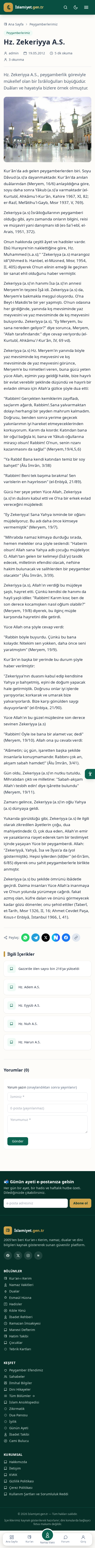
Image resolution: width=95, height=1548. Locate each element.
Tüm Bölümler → (22, 1396)
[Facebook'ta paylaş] (66, 937)
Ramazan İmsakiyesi (25, 1323)
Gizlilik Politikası (21, 1481)
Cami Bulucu (19, 1441)
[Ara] (65, 7)
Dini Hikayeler (20, 1389)
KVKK (13, 1475)
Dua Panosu (18, 1415)
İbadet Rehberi (21, 1317)
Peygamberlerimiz (44, 24)
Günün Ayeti (18, 1428)
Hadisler (15, 1304)
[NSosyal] (38, 1255)
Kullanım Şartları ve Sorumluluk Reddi (38, 1494)
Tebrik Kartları (20, 1349)
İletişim (15, 1468)
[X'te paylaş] (46, 937)
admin (14, 53)
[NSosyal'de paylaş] (56, 937)
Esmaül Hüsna (20, 1297)
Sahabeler (17, 1376)
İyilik (12, 1421)
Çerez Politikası (21, 1487)
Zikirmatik (16, 1408)
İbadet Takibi (19, 1434)
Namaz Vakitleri (21, 1285)
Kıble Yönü (17, 1310)
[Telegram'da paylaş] (35, 937)
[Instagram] (28, 1255)
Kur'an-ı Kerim (20, 1278)
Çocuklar (16, 1342)
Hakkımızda (18, 1462)
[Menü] (86, 7)
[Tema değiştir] (75, 7)
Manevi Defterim (22, 1330)
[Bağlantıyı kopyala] (76, 937)
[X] (18, 1255)
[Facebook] (8, 1255)
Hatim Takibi (18, 1336)
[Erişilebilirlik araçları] (90, 774)
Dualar (14, 1291)
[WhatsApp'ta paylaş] (25, 937)
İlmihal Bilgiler (20, 1383)
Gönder (18, 1141)
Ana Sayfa (16, 24)
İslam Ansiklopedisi (24, 1402)
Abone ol (80, 1203)
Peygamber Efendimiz (26, 1370)
